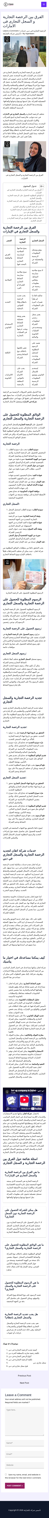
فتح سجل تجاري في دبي (18, 1366)
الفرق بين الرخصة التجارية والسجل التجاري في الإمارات (24, 191)
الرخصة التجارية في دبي (36, 30)
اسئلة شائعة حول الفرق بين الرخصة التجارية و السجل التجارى (25, 219)
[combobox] (27, 1362)
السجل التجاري (25, 659)
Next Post (24, 1382)
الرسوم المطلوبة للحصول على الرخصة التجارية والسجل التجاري (24, 202)
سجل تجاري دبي (39, 1362)
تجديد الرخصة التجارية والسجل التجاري (27, 206)
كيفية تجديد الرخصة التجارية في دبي (23, 1350)
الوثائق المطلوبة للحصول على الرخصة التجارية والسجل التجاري (25, 196)
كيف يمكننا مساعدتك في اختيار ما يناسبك (26, 215)
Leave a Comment (10, 30)
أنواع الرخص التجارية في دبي (20, 1356)
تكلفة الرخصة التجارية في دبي (20, 1359)
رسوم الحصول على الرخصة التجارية (20, 634)
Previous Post (24, 1375)
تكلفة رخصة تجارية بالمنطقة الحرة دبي (24, 1353)
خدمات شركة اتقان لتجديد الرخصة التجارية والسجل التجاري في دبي (26, 210)
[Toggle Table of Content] (40, 186)
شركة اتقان (27, 1113)
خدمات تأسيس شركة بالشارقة (14, 32)
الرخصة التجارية (25, 424)
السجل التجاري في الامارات (14, 114)
